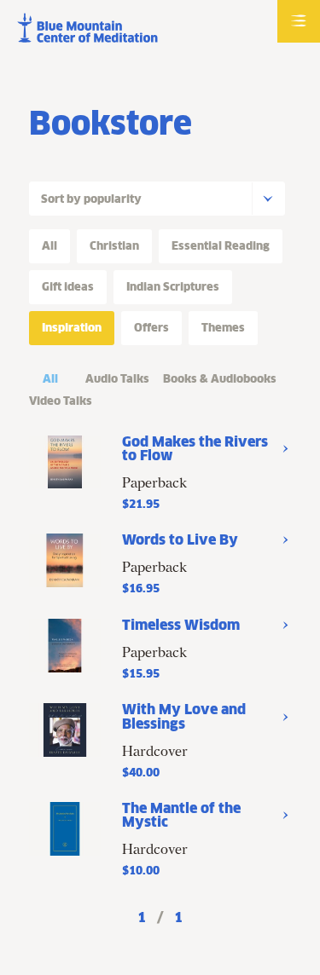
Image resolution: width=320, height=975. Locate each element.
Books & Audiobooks (219, 378)
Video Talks (60, 401)
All (50, 378)
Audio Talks (117, 378)
